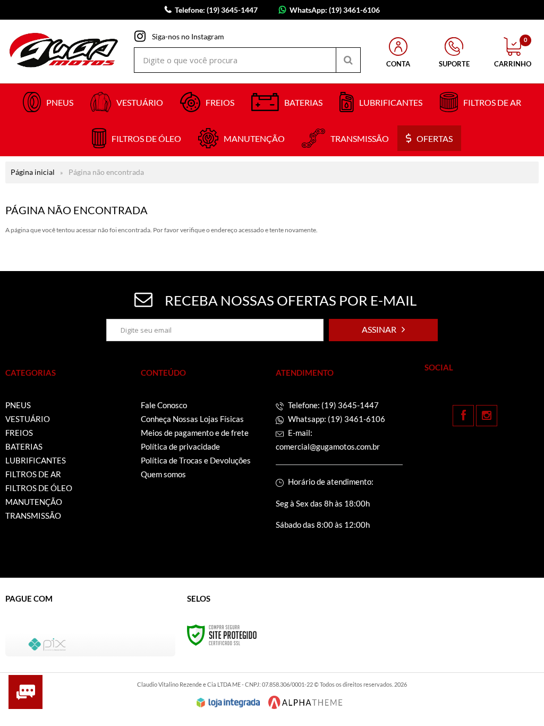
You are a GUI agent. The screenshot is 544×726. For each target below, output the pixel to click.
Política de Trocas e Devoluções (196, 460)
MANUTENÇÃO (33, 501)
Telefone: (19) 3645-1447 (332, 405)
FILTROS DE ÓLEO (38, 488)
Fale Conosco (164, 405)
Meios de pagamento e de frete (195, 432)
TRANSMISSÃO (33, 515)
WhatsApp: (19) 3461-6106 (335, 9)
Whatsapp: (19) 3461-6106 (335, 419)
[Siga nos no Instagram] (486, 415)
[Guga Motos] (64, 51)
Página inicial (33, 171)
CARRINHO (512, 52)
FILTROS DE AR (33, 474)
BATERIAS (23, 446)
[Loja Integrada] (228, 702)
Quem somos (163, 474)
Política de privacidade (180, 446)
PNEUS (18, 405)
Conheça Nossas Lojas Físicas (192, 419)
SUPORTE (454, 64)
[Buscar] (348, 60)
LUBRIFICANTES (35, 460)
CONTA (398, 64)
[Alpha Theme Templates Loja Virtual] (305, 702)
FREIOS (19, 432)
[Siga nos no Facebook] (463, 415)
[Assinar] (383, 330)
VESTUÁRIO (27, 419)
